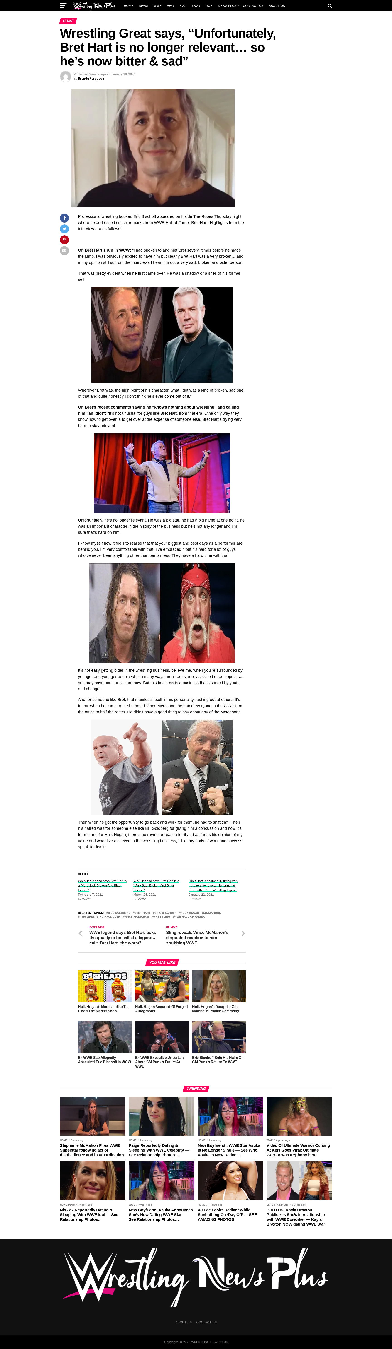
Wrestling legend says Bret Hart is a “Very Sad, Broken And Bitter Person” (102, 885)
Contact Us (253, 5)
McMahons (212, 912)
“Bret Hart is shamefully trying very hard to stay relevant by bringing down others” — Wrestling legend (213, 885)
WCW (196, 5)
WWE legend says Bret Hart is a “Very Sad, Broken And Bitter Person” (156, 885)
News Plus (227, 5)
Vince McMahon (136, 916)
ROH (209, 5)
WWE (158, 5)
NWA (182, 5)
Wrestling (161, 916)
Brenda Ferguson (91, 78)
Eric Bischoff (165, 912)
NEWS (143, 5)
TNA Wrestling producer (100, 916)
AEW (170, 5)
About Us (277, 5)
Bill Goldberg (119, 912)
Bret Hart (143, 912)
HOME (128, 5)
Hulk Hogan (190, 912)
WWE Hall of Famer (189, 916)
